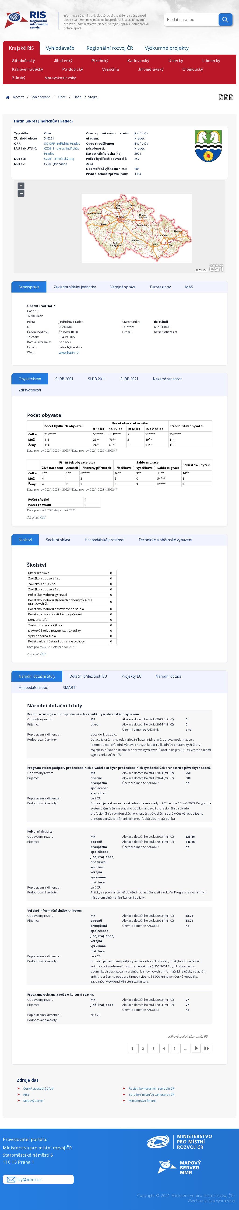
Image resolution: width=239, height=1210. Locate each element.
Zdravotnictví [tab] (30, 390)
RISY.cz (18, 97)
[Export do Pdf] (221, 97)
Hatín (77, 97)
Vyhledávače (60, 48)
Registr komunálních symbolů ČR (151, 1088)
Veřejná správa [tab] (123, 287)
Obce (62, 97)
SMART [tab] (69, 687)
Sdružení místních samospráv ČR (151, 1094)
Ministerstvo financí (142, 1100)
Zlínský (18, 78)
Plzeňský (99, 61)
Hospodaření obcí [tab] (34, 687)
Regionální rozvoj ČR (110, 48)
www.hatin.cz (69, 352)
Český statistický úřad (38, 1088)
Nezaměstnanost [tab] (167, 379)
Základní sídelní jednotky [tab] (75, 287)
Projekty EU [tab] (131, 676)
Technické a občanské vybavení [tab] (165, 539)
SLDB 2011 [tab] (97, 379)
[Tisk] (226, 97)
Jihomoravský (151, 69)
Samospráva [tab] (29, 287)
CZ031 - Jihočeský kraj (59, 159)
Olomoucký (193, 69)
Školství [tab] (25, 539)
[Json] (231, 97)
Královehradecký (27, 69)
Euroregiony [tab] (160, 287)
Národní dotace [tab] (169, 676)
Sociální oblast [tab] (58, 539)
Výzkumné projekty (167, 48)
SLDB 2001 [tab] (64, 379)
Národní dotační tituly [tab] (37, 676)
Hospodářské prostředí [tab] (104, 539)
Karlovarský (138, 61)
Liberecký (211, 61)
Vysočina (110, 69)
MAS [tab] (189, 287)
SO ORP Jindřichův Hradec (62, 143)
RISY (26, 1094)
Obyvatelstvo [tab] (30, 379)
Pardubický (72, 69)
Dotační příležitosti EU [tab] (88, 676)
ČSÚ (43, 517)
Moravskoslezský (60, 78)
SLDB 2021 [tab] (129, 379)
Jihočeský (63, 61)
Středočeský (23, 61)
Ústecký (176, 61)
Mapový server (33, 1100)
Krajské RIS (21, 48)
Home (8, 97)
